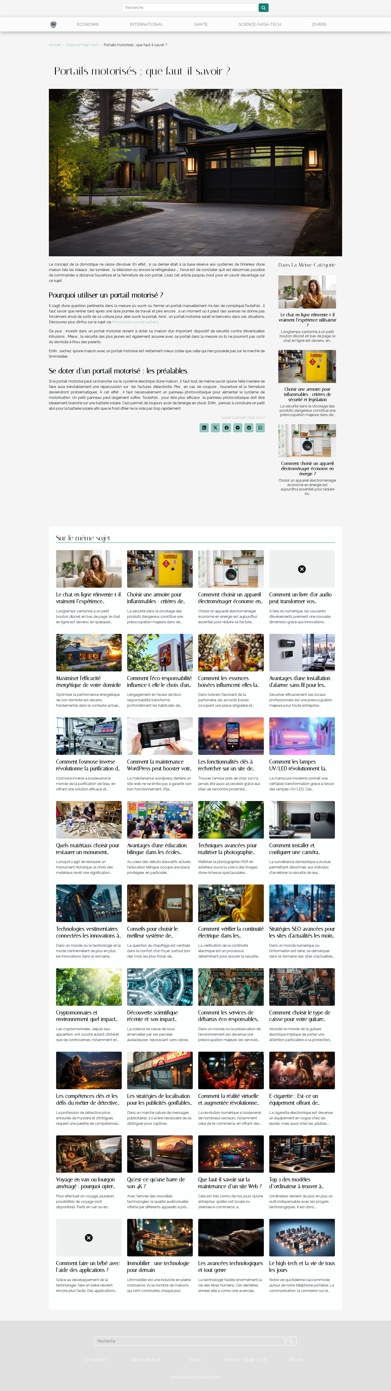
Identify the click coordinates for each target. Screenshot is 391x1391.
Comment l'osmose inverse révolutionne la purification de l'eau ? (88, 768)
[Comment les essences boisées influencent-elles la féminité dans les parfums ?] (231, 652)
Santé (201, 24)
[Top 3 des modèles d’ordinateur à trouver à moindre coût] (302, 1154)
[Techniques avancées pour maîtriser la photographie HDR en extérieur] (231, 819)
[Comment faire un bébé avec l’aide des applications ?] (89, 1237)
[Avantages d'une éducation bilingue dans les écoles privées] (160, 819)
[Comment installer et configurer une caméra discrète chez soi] (302, 819)
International (146, 24)
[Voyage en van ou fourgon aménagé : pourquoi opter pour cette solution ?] (89, 1154)
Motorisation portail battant (135, 322)
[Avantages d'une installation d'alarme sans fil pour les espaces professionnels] (302, 652)
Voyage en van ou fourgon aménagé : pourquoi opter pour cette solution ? (85, 1186)
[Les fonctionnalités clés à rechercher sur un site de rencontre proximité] (231, 736)
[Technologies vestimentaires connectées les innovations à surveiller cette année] (89, 903)
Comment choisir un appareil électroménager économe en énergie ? (307, 468)
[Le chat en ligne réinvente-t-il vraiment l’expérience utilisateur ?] (307, 292)
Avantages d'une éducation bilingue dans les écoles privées (157, 852)
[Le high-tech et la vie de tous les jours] (302, 1237)
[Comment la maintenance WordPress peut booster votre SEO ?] (160, 736)
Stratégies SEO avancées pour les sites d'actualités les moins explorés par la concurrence (302, 936)
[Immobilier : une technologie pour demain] (160, 1237)
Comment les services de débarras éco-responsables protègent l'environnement (227, 1019)
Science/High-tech (260, 24)
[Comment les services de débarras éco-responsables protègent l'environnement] (231, 986)
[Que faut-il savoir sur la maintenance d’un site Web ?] (231, 1154)
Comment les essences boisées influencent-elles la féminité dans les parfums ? (228, 685)
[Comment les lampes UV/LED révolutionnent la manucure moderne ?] (302, 736)
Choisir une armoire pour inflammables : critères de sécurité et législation (307, 394)
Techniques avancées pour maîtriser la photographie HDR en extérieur (227, 852)
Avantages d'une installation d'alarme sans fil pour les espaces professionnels (299, 685)
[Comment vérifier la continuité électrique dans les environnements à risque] (231, 903)
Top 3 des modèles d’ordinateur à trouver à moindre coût (295, 1186)
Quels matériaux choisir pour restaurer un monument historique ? (87, 852)
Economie (88, 24)
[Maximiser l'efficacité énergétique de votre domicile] (89, 652)
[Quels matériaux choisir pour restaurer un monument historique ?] (89, 819)
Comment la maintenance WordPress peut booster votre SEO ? (159, 768)
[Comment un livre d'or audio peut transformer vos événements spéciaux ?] (302, 568)
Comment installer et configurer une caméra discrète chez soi (293, 852)
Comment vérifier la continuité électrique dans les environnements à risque (231, 936)
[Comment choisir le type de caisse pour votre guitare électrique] (302, 986)
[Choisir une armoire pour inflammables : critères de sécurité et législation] (307, 366)
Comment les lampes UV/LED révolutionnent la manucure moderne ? (297, 768)
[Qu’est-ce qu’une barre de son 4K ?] (160, 1154)
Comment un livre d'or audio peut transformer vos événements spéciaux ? (300, 601)
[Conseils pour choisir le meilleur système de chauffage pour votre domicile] (160, 903)
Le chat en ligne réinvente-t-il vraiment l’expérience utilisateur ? (307, 320)
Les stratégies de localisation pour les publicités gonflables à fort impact (158, 1103)
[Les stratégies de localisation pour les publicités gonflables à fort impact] (160, 1070)
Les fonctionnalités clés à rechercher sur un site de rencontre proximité (225, 768)
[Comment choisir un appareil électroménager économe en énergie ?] (307, 440)
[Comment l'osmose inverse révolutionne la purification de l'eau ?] (89, 736)
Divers (319, 24)
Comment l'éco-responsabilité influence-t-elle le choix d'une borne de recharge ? (159, 685)
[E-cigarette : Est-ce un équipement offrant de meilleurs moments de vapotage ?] (302, 1070)
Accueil (55, 45)
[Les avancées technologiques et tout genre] (231, 1237)
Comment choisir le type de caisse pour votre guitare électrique (299, 1019)
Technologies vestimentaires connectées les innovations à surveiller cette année (87, 936)
